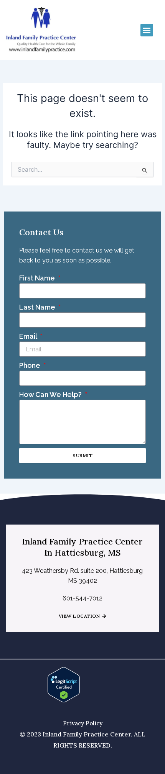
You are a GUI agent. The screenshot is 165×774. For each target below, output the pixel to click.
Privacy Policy (82, 723)
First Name (37, 278)
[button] (146, 30)
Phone (30, 365)
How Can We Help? (51, 394)
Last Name (38, 307)
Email (28, 336)
